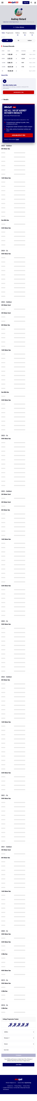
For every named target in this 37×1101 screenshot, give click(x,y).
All (7, 40)
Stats (3, 33)
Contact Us (10, 1086)
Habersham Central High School (11, 22)
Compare (18, 1055)
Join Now (18, 1064)
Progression (9, 33)
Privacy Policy (18, 1086)
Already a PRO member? (11, 139)
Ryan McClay (28, 1082)
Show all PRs (4, 75)
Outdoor (30, 40)
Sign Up (26, 2)
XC (18, 40)
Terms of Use (26, 1086)
